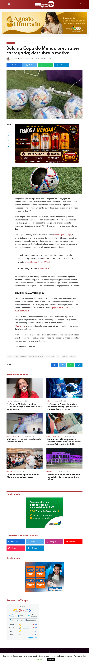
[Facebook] (9, 130)
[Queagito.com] (45, 4)
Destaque (49, 471)
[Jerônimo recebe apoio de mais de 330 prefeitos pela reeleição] (25, 458)
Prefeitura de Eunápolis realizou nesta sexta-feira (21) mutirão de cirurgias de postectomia (62, 406)
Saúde (48, 401)
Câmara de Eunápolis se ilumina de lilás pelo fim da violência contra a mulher (63, 477)
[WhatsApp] (9, 141)
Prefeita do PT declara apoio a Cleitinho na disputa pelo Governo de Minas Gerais (24, 406)
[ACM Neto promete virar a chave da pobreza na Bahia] (25, 423)
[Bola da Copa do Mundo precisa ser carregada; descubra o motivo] (44, 94)
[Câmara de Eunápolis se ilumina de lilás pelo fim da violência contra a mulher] (64, 458)
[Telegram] (9, 146)
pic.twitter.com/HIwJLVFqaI (37, 262)
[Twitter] (9, 135)
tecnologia (20, 326)
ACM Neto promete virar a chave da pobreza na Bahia (24, 441)
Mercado (73, 356)
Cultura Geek (50, 356)
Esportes (10, 43)
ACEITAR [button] (51, 659)
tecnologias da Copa (62, 235)
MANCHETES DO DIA (13, 436)
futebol (64, 356)
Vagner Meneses (18, 59)
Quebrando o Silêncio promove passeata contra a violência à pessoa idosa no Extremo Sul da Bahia (64, 442)
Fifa (58, 356)
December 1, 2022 (46, 268)
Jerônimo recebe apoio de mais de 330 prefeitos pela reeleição (23, 476)
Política (9, 401)
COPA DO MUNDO (20, 356)
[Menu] (9, 4)
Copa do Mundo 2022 (36, 356)
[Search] (80, 4)
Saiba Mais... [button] (40, 659)
